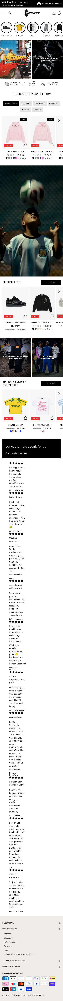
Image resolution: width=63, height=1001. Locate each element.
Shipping (8, 937)
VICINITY (15, 995)
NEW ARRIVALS (11, 103)
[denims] (15, 357)
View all (51, 282)
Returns (8, 946)
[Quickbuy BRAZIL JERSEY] (25, 418)
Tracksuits (40, 103)
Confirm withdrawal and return (19, 954)
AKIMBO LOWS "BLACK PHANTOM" (15, 324)
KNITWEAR (26, 103)
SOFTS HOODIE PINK (15, 151)
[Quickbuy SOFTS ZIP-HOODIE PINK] (52, 145)
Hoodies (26, 110)
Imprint (7, 933)
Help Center (10, 942)
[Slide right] (58, 120)
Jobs (6, 950)
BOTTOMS (53, 103)
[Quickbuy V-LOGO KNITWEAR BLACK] (52, 316)
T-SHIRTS (37, 110)
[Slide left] (4, 120)
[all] (15, 59)
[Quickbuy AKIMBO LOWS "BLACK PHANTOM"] (25, 316)
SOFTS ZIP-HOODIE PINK (42, 151)
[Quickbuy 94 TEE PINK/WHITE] (52, 418)
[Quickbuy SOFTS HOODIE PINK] (25, 145)
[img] (17, 463)
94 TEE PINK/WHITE (42, 425)
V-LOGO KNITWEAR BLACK (42, 322)
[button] (4, 12)
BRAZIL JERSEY (15, 425)
